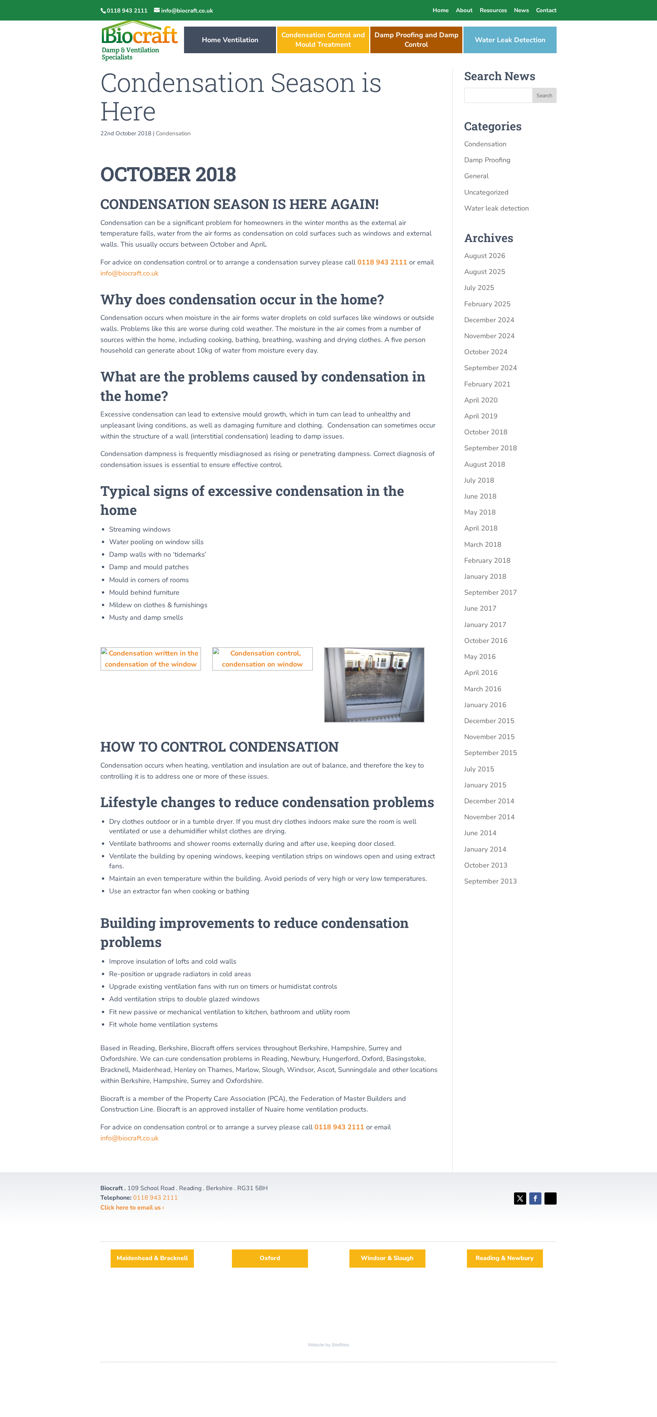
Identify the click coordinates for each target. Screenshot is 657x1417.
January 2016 (485, 704)
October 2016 (486, 640)
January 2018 (485, 576)
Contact (546, 10)
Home (441, 10)
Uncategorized (486, 192)
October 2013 (486, 865)
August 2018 (484, 464)
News (521, 10)
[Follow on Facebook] (535, 1198)
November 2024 (489, 335)
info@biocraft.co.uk (129, 273)
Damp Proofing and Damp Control (417, 39)
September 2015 (490, 752)
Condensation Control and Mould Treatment (323, 39)
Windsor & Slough (387, 1258)
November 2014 (489, 817)
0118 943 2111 (382, 262)
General (476, 175)
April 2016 (481, 672)
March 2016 (482, 688)
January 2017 (485, 624)
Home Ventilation (230, 39)
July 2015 (479, 769)
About (464, 10)
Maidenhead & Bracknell (152, 1258)
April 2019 (481, 416)
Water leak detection (496, 208)
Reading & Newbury (505, 1258)
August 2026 (484, 255)
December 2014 (489, 801)
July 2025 (479, 287)
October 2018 (486, 432)
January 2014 (485, 849)
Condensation (173, 133)
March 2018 (482, 544)
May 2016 (480, 656)
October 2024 (486, 351)
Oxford (270, 1258)
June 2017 (480, 608)
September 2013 (490, 881)
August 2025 (484, 271)
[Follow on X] (520, 1198)
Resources (493, 10)
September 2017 (490, 592)
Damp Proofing (487, 160)
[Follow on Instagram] (550, 1198)
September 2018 (490, 448)
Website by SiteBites (328, 1345)
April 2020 (481, 400)
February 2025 (487, 304)
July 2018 (479, 480)
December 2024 (489, 320)
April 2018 (481, 528)
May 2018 (480, 512)
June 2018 (480, 496)
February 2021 (487, 384)
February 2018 (487, 560)
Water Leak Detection (510, 39)
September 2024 (490, 367)
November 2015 (489, 736)
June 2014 (480, 833)
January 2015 (485, 785)
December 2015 (489, 720)
